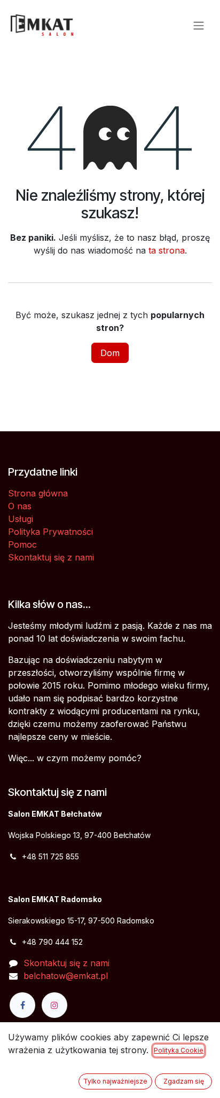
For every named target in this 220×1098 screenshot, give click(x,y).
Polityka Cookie (178, 1050)
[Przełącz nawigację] (198, 25)
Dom (110, 352)
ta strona (166, 250)
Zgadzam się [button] (183, 1081)
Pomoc (22, 544)
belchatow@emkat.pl (65, 975)
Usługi (20, 519)
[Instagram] (54, 1005)
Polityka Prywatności (50, 531)
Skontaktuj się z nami (51, 557)
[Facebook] (22, 1005)
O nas (20, 506)
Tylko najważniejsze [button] (115, 1081)
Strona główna (38, 493)
